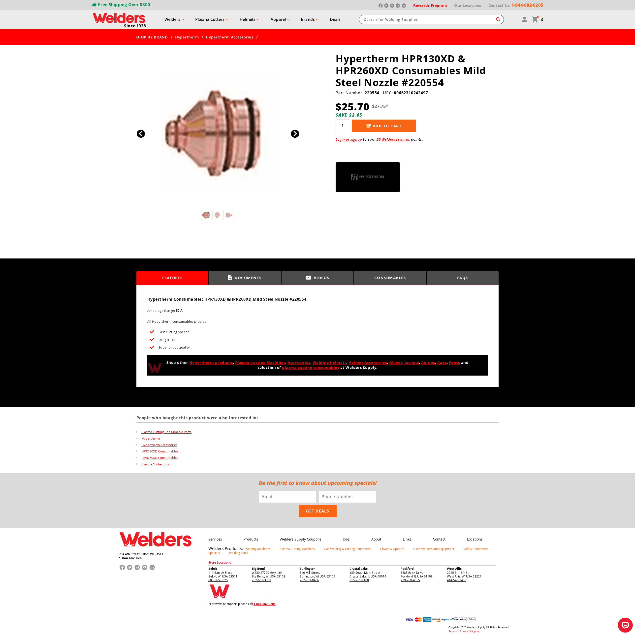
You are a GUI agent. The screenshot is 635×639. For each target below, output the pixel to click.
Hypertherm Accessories (229, 37)
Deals (335, 19)
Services (215, 539)
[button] (295, 133)
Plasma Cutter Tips (155, 464)
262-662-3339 (261, 580)
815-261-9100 (359, 580)
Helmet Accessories (368, 362)
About (376, 539)
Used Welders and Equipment (433, 549)
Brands (308, 19)
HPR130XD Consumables (159, 451)
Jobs (346, 539)
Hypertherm (187, 37)
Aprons (428, 362)
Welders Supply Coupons (300, 539)
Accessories (298, 362)
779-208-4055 (410, 580)
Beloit (212, 569)
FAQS (462, 277)
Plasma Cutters (210, 19)
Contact (439, 539)
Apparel (278, 19)
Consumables (390, 277)
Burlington (308, 569)
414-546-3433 (456, 580)
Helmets (248, 19)
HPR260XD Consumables (159, 457)
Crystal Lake (358, 569)
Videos (321, 277)
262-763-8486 (309, 580)
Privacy (464, 631)
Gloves (395, 362)
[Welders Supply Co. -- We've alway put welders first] (155, 550)
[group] (217, 132)
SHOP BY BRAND (152, 37)
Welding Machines (258, 549)
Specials (214, 553)
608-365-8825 (218, 580)
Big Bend (258, 569)
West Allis (454, 569)
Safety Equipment (475, 549)
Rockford (407, 569)
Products (251, 539)
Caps (442, 362)
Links (407, 539)
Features (172, 277)
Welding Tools (238, 553)
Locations (475, 539)
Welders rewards (395, 139)
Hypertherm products (211, 362)
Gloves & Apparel (392, 549)
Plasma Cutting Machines (260, 362)
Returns (453, 631)
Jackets (412, 362)
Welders (172, 19)
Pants (454, 362)
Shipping (474, 631)
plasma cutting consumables (310, 367)
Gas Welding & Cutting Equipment (347, 549)
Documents (248, 277)
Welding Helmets (330, 362)
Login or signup (349, 139)
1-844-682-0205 (131, 558)
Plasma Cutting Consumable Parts (166, 432)
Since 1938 (135, 26)
